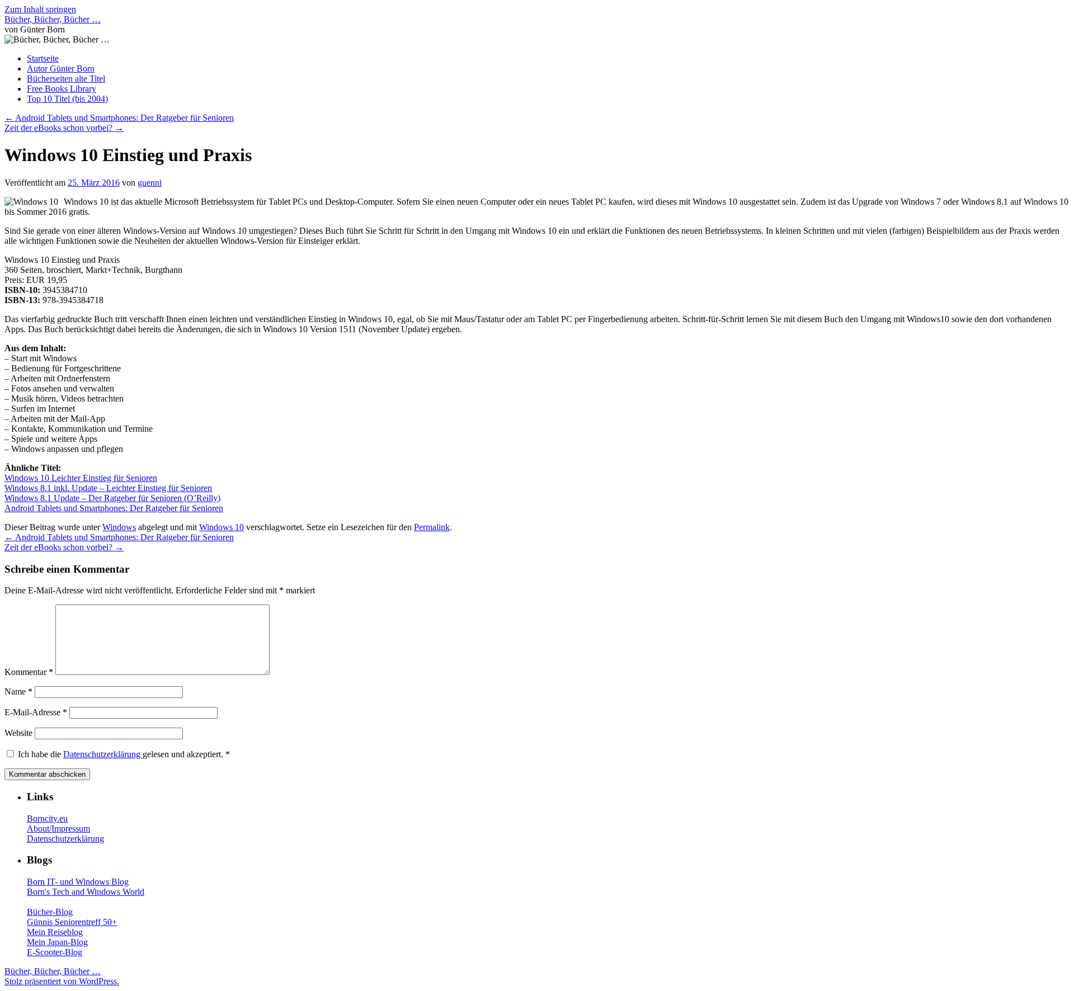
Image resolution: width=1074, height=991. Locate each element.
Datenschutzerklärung (103, 754)
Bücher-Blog (50, 912)
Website (18, 733)
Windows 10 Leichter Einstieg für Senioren (80, 478)
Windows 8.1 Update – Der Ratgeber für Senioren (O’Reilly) (112, 498)
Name (18, 691)
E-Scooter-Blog (54, 952)
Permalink (432, 527)
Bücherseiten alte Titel (66, 78)
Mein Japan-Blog (57, 942)
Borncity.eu (47, 818)
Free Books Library (61, 88)
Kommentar (28, 672)
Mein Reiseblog (55, 932)
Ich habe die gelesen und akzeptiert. (124, 754)
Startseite (43, 58)
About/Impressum (58, 828)
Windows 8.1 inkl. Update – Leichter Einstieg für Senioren (108, 488)
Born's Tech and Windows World (85, 891)
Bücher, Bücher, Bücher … (52, 19)
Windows (119, 527)
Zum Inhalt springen (40, 9)
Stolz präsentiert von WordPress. (61, 981)
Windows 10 (221, 527)
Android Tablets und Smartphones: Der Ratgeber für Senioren (119, 117)
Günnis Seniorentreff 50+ (72, 922)
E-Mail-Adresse (35, 712)
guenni (150, 182)
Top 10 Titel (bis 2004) (67, 98)
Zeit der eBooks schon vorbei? (64, 128)
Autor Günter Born (61, 68)
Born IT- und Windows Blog (78, 881)
